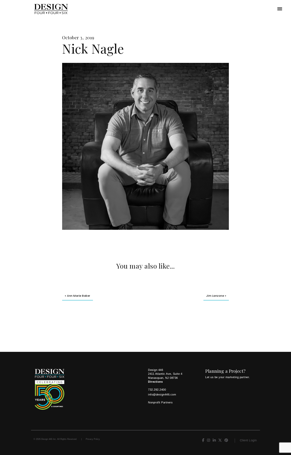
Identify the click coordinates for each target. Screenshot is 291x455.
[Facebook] (203, 440)
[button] (279, 8)
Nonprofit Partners (160, 402)
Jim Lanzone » (216, 296)
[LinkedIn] (214, 440)
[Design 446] (71, 9)
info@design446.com (162, 394)
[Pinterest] (226, 440)
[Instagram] (208, 440)
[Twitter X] (220, 440)
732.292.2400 (157, 389)
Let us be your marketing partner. (227, 377)
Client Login (248, 440)
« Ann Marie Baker (77, 296)
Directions (155, 381)
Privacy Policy (93, 439)
